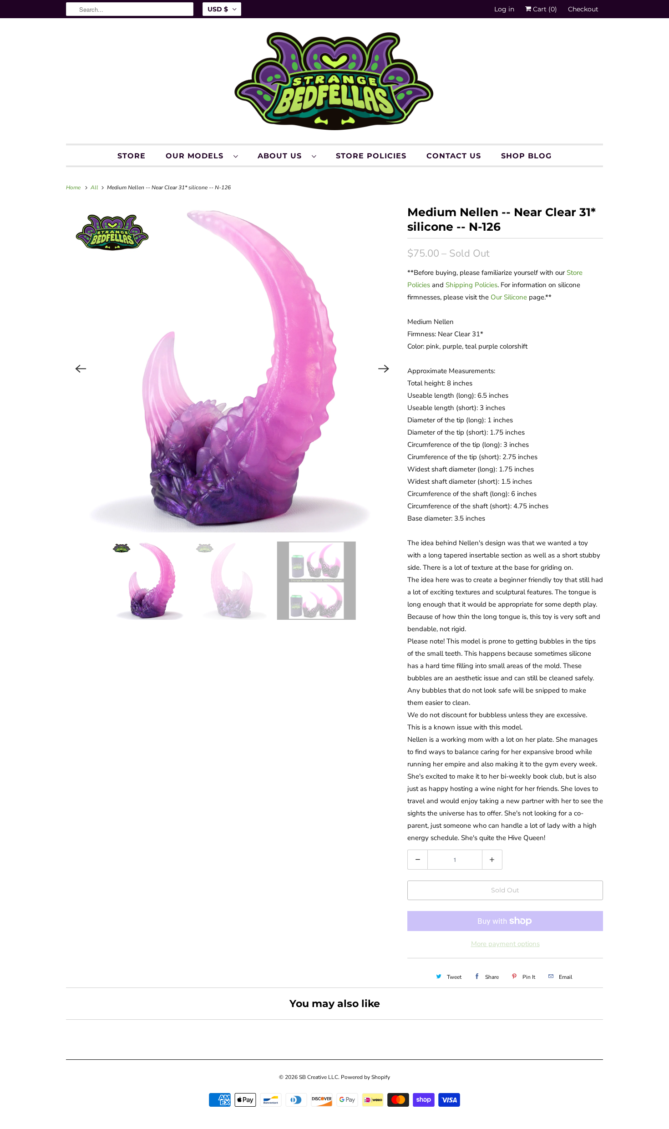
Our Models (197, 156)
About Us (282, 156)
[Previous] (81, 369)
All (95, 187)
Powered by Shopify (365, 1077)
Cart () (544, 9)
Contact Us (453, 156)
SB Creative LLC (318, 1077)
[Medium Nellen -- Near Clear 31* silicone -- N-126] (232, 368)
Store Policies (371, 156)
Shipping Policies (471, 284)
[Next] (384, 369)
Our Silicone (509, 297)
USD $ (218, 9)
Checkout (583, 9)
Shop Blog (526, 156)
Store (131, 156)
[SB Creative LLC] (334, 83)
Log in (504, 9)
